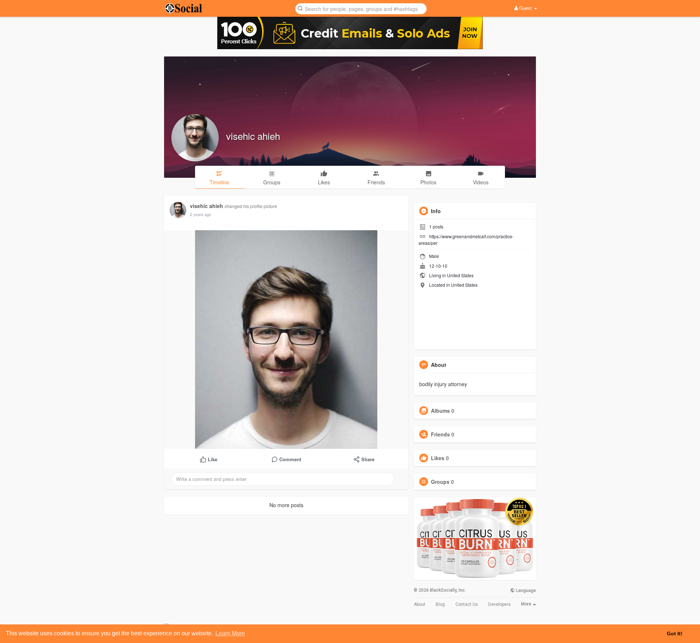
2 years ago (200, 214)
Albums (440, 410)
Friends (440, 434)
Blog (440, 604)
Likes (437, 458)
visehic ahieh (253, 135)
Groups (440, 482)
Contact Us (466, 604)
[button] (361, 8)
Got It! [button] (674, 633)
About (419, 604)
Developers (499, 604)
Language (525, 590)
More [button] (526, 604)
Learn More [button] (230, 633)
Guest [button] (525, 7)
